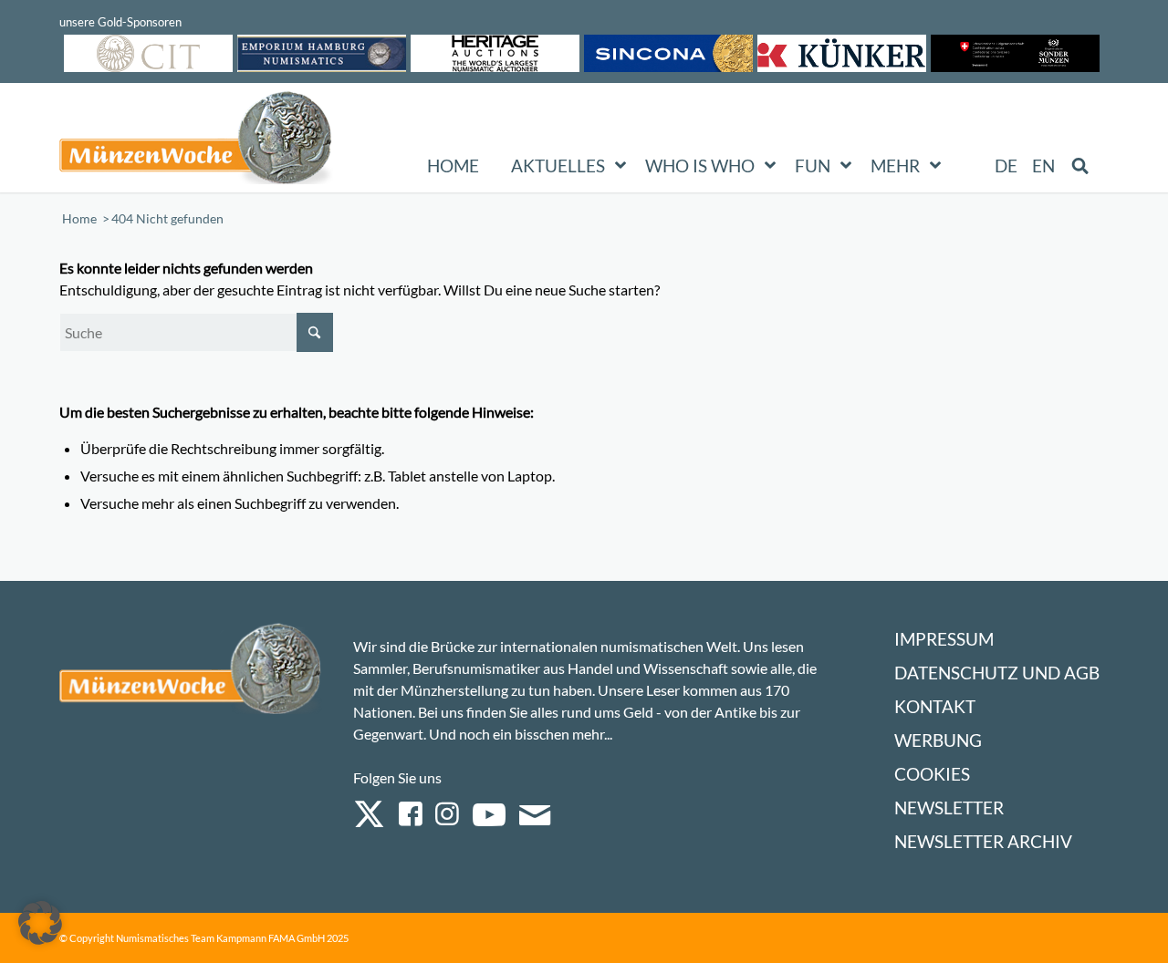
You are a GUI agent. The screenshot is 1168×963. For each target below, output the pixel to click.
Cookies (932, 773)
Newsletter (949, 807)
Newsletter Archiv (983, 841)
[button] (40, 923)
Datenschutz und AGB (997, 672)
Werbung (938, 740)
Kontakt (934, 706)
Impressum (944, 638)
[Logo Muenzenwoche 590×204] (196, 141)
